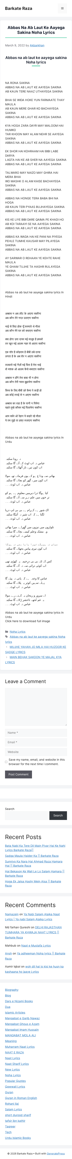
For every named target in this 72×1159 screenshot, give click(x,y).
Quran (9, 1092)
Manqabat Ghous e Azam (22, 1024)
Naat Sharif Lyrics (17, 1064)
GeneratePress (56, 1153)
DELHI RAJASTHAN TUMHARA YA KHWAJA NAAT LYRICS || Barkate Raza (33, 932)
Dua (7, 1007)
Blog (8, 995)
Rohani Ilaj (12, 1103)
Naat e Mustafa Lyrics (36, 945)
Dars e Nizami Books (19, 1001)
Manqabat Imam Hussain (22, 1029)
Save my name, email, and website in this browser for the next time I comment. (37, 762)
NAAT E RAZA (14, 1052)
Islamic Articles (15, 1012)
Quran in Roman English (21, 1098)
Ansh (8, 953)
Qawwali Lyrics (15, 1086)
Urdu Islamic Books (18, 1138)
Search (9, 809)
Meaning (11, 1041)
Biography (11, 989)
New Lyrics (12, 1069)
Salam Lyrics (13, 1109)
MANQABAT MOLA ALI (20, 1035)
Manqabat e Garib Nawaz (22, 1018)
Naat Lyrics (12, 1058)
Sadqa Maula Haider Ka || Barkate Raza (32, 855)
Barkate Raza (18, 8)
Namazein (12, 914)
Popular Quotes (15, 1081)
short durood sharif (18, 1115)
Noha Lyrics (17, 631)
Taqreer (10, 1126)
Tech (8, 1132)
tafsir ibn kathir (15, 1120)
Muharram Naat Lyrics (20, 1046)
